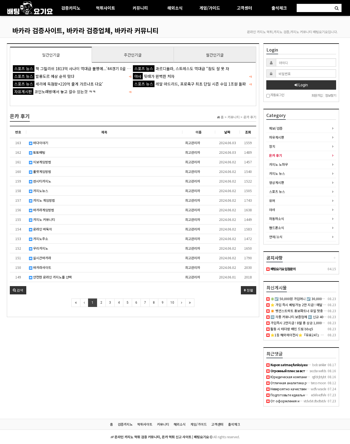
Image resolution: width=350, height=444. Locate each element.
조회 (248, 132)
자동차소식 (276, 218)
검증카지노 (70, 8)
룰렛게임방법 (41, 171)
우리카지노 (40, 248)
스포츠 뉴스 (277, 191)
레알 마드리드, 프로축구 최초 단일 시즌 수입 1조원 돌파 (190, 84)
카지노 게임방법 (43, 200)
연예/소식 (275, 236)
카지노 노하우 (278, 164)
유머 (272, 200)
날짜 (227, 132)
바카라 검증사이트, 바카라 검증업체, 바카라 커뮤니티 (85, 30)
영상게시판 (276, 182)
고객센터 (244, 8)
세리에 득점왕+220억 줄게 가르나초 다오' (58, 84)
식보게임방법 (41, 162)
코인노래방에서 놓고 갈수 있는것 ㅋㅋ (55, 91)
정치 (272, 146)
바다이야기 (40, 142)
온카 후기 (275, 155)
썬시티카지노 (41, 181)
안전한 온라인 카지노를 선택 (52, 277)
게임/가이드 (209, 8)
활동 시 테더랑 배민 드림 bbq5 (291, 328)
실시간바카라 (41, 257)
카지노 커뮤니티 (43, 219)
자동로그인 (277, 95)
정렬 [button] (249, 290)
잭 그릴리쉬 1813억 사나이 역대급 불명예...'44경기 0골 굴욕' (74, 68)
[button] (18, 290)
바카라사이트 (41, 267)
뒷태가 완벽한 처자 (154, 76)
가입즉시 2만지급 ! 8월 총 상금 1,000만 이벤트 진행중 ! (308, 322)
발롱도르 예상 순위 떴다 (44, 76)
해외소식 (175, 8)
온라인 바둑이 (42, 229)
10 (172, 302)
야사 (272, 209)
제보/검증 (275, 128)
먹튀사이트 (105, 8)
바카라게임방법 (43, 209)
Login (303, 85)
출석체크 (279, 8)
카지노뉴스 (40, 190)
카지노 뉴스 (277, 173)
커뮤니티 (140, 8)
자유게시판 (276, 137)
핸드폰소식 (276, 227)
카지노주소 (40, 238)
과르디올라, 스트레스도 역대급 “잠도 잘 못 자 (181, 68)
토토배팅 (38, 152)
